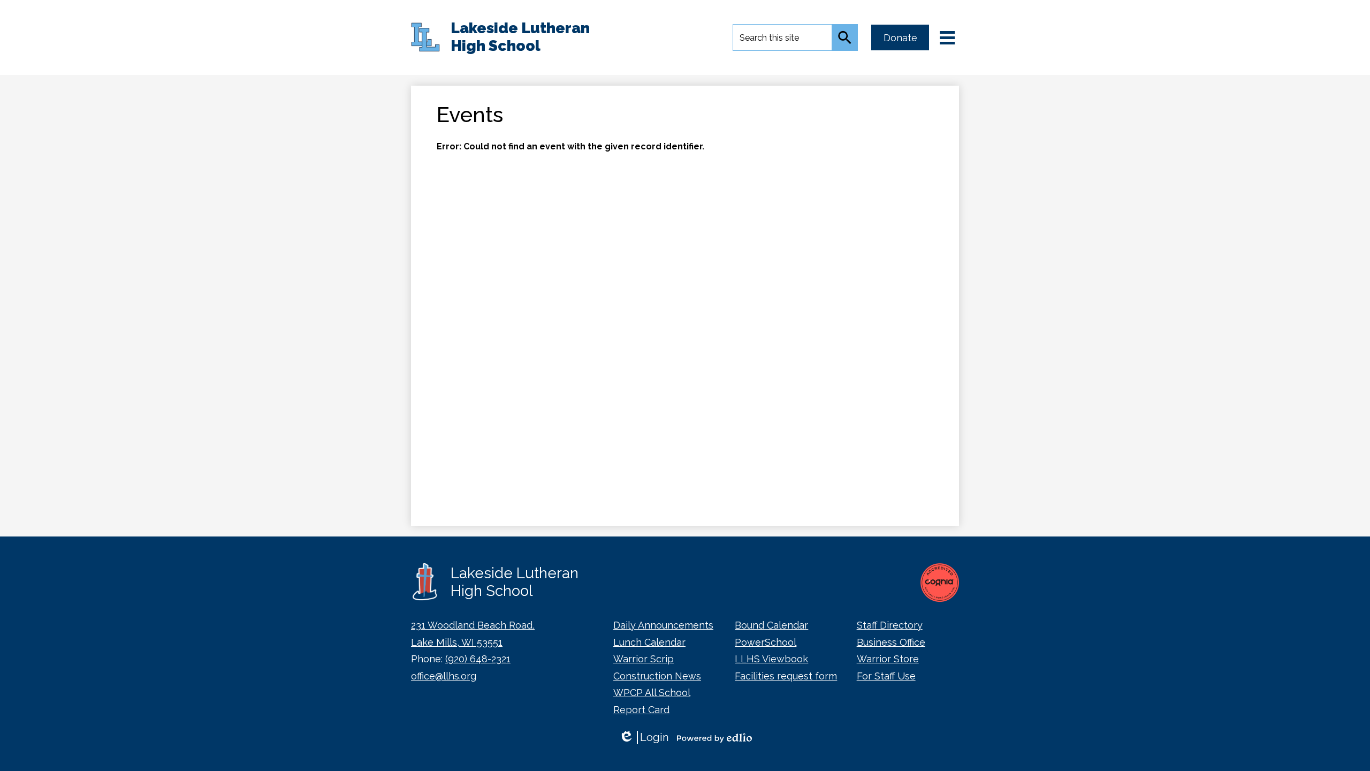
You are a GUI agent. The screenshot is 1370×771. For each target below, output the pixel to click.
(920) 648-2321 (478, 658)
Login (643, 737)
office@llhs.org (443, 676)
